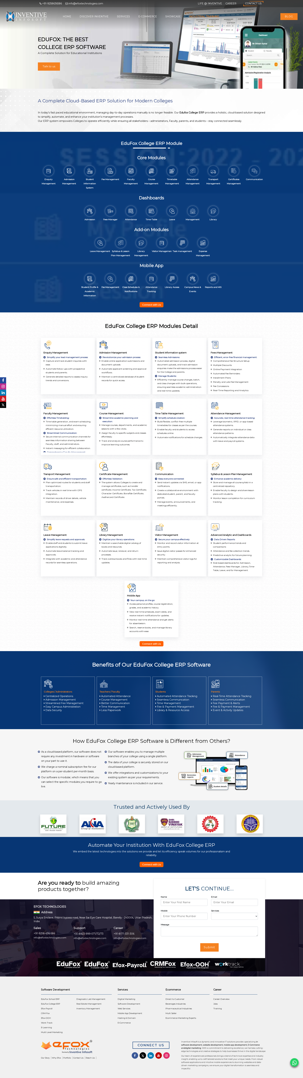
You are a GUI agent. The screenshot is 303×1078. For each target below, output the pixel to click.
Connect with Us (151, 304)
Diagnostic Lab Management (90, 999)
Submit (209, 947)
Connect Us (151, 1045)
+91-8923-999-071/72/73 (88, 933)
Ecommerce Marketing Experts (181, 1018)
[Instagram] (3, 386)
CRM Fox (45, 1013)
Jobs (215, 1004)
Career (230, 3)
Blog (289, 16)
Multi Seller (171, 1013)
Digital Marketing (126, 999)
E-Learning (46, 1027)
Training (217, 1008)
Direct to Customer (175, 999)
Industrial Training (204, 16)
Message (165, 924)
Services (123, 16)
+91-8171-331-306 (124, 933)
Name (164, 896)
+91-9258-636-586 (44, 933)
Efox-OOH (46, 1018)
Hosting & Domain (127, 1018)
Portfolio (67, 1058)
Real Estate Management (89, 1004)
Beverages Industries (176, 1004)
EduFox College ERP (50, 1004)
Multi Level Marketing (52, 1032)
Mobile (164, 910)
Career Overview (221, 999)
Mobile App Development (130, 1013)
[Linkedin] (3, 393)
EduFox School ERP (50, 999)
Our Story (45, 1058)
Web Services (124, 1008)
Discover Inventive (94, 16)
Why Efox (56, 1058)
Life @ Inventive (210, 3)
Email (214, 896)
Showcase (173, 16)
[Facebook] (3, 380)
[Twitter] (3, 405)
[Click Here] (81, 1047)
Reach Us (90, 1058)
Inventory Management (88, 1008)
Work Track (46, 1023)
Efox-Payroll (46, 1008)
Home (67, 16)
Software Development (129, 1004)
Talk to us (49, 66)
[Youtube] (3, 399)
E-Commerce (147, 16)
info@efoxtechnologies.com (50, 937)
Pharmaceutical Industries (179, 1008)
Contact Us (253, 3)
